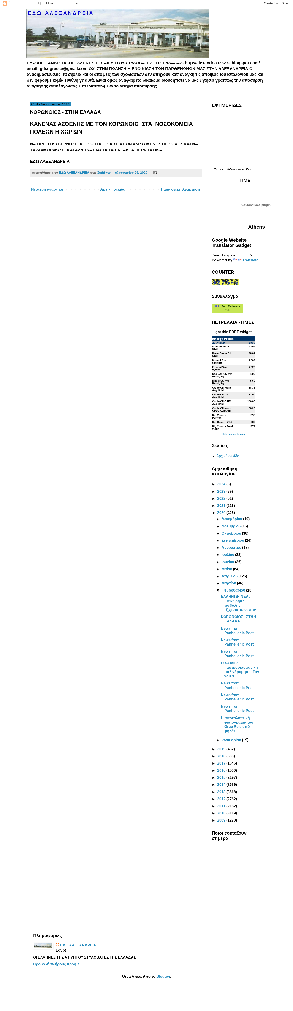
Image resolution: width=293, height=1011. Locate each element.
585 (253, 422)
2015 (221, 777)
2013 (221, 792)
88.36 (252, 387)
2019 (221, 749)
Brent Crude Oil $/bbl (221, 354)
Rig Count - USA (222, 422)
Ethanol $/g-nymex (219, 368)
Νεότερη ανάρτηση (48, 189)
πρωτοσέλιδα (225, 169)
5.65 (252, 380)
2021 (221, 506)
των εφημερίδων (242, 169)
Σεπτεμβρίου (233, 540)
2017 (221, 763)
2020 (221, 513)
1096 (252, 415)
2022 (221, 498)
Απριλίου (230, 576)
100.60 (251, 401)
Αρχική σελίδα (112, 189)
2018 (221, 756)
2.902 (252, 360)
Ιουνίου (228, 562)
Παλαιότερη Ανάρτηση (180, 189)
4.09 (252, 374)
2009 (221, 820)
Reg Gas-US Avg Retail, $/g (222, 375)
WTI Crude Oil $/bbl (220, 347)
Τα (216, 169)
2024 (221, 484)
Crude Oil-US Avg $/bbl (220, 395)
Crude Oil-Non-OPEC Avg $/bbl (221, 409)
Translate (250, 260)
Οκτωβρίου (232, 533)
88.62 (252, 353)
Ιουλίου (228, 555)
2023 (221, 491)
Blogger (163, 976)
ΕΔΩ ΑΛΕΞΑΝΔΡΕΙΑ (78, 945)
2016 (221, 770)
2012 (221, 799)
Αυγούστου (232, 547)
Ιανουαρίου (232, 740)
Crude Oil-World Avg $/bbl (222, 389)
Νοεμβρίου (231, 526)
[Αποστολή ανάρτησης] (154, 172)
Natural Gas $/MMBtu (219, 361)
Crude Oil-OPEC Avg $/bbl (222, 402)
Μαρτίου (229, 583)
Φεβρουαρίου (234, 590)
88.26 (252, 408)
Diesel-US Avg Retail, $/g (220, 382)
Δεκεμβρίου (232, 519)
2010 (221, 813)
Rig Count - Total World (222, 427)
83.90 (252, 394)
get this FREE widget (233, 332)
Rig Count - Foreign (219, 416)
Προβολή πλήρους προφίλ (56, 964)
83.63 (252, 346)
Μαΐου (227, 569)
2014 (221, 785)
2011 (221, 806)
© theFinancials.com (233, 434)
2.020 (252, 367)
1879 (252, 426)
